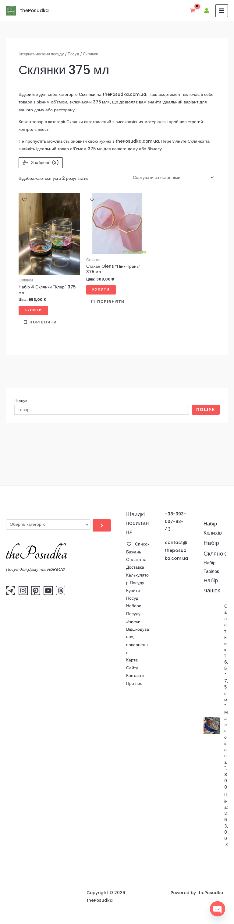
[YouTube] (48, 590)
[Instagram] (23, 590)
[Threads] (60, 590)
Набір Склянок (215, 548)
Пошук (20, 400)
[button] (24, 199)
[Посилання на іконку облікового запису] (206, 10)
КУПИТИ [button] (33, 310)
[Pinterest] (35, 590)
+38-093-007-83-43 (175, 521)
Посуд (73, 54)
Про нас (134, 683)
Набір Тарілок (211, 567)
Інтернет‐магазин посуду (41, 54)
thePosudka (34, 10)
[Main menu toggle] (221, 10)
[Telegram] (10, 590)
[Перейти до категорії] (102, 525)
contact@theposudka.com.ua (176, 550)
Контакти (135, 675)
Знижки (133, 621)
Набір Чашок (212, 585)
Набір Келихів (213, 528)
